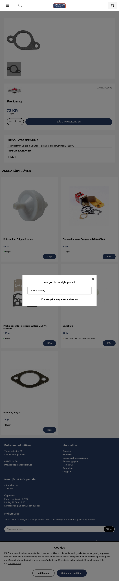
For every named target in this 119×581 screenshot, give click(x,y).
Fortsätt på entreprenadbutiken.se (59, 299)
